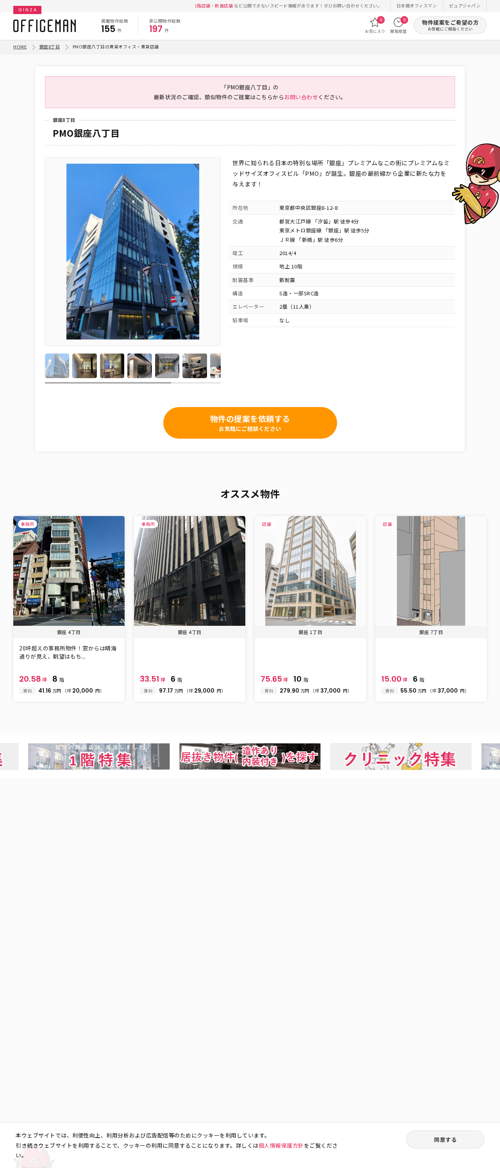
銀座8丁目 (49, 46)
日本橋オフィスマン (416, 5)
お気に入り (375, 25)
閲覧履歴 (398, 25)
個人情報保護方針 (281, 1145)
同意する (445, 1139)
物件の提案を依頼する (250, 422)
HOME (20, 46)
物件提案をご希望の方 (450, 25)
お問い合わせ (301, 97)
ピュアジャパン (465, 5)
